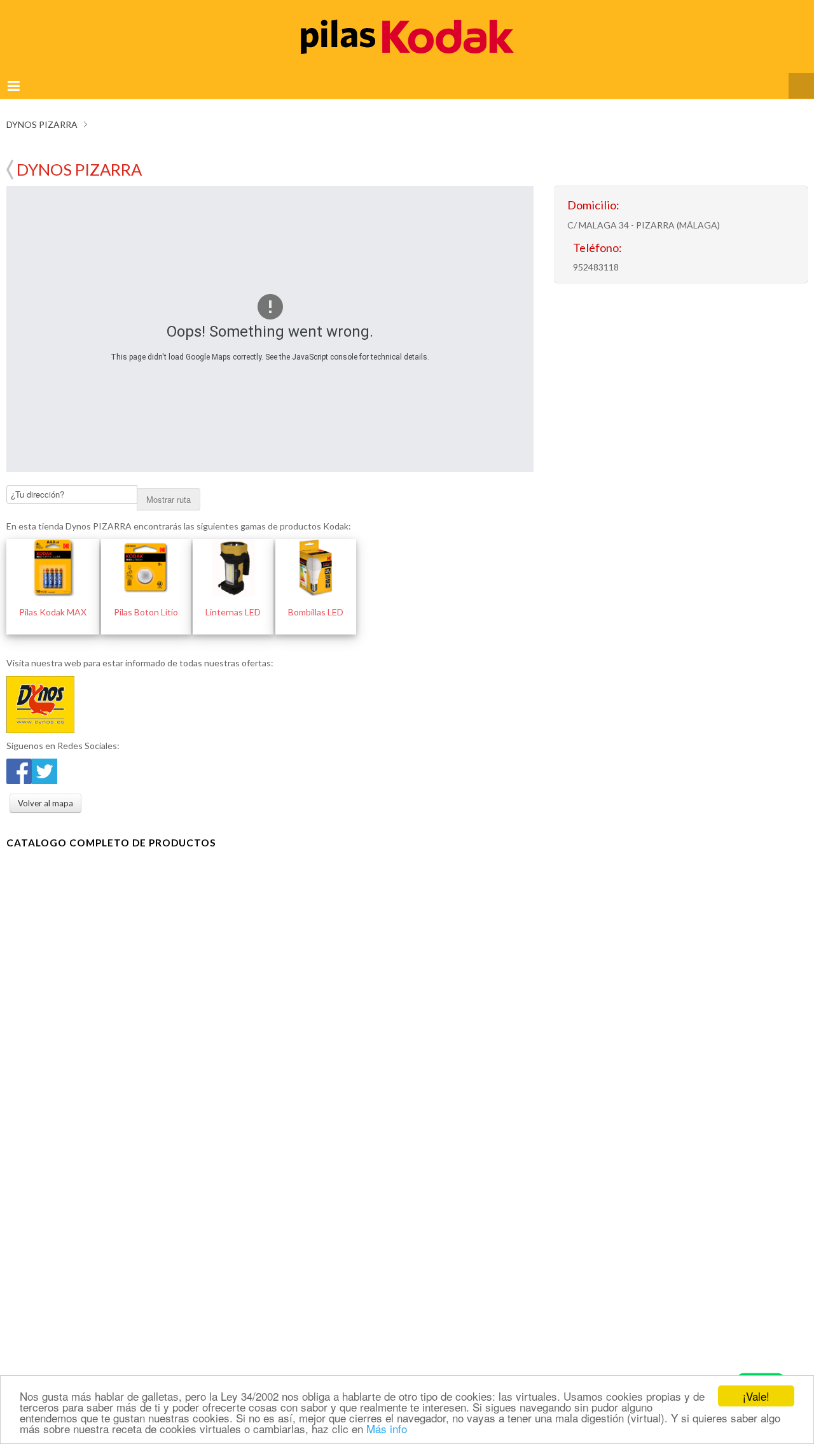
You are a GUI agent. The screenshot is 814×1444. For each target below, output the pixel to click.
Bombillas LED (315, 596)
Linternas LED (233, 596)
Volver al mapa (9, 155)
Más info (386, 1428)
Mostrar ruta (168, 484)
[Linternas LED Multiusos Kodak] (233, 552)
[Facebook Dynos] (19, 754)
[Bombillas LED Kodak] (315, 552)
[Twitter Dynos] (44, 754)
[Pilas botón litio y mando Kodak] (146, 552)
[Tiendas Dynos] (40, 687)
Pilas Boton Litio (146, 596)
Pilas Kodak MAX (52, 596)
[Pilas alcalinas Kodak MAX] (52, 552)
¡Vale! (756, 1396)
